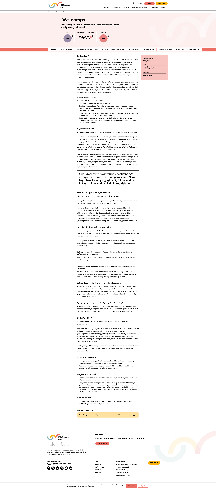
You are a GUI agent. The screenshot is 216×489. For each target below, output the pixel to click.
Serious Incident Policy (123, 475)
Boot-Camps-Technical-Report (89, 415)
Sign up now (101, 443)
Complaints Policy (122, 470)
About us (98, 462)
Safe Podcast (99, 467)
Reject (143, 486)
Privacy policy (120, 462)
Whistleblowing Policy (123, 467)
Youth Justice (147, 75)
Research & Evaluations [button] (139, 7)
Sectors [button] (106, 7)
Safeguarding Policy (122, 472)
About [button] (163, 7)
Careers (98, 464)
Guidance (161, 4)
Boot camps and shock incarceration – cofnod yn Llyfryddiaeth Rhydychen (104, 401)
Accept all (131, 486)
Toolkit (149, 4)
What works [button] (116, 7)
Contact (140, 4)
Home (49, 12)
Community (154, 463)
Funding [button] (126, 7)
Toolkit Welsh (57, 12)
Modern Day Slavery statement (126, 464)
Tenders (98, 470)
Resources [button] (154, 7)
